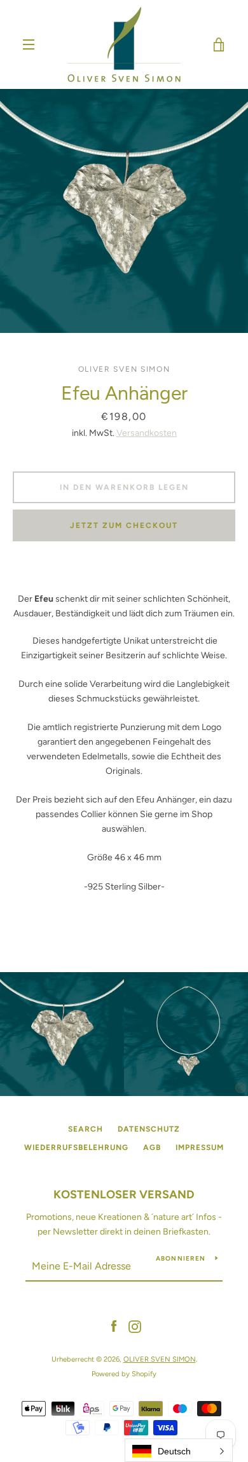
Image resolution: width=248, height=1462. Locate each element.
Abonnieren (181, 1258)
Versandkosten (146, 433)
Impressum (200, 1147)
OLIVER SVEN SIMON (159, 1359)
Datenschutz (149, 1129)
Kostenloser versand (124, 1194)
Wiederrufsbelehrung (76, 1147)
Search (85, 1129)
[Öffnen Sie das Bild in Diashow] (124, 211)
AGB (152, 1147)
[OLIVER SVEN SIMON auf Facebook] (113, 1326)
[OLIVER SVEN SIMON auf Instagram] (134, 1326)
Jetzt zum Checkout (124, 525)
